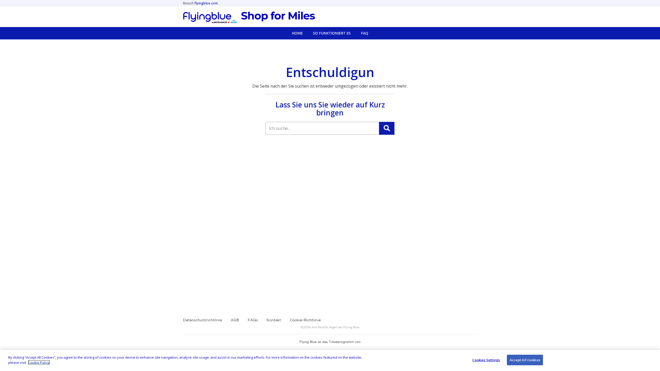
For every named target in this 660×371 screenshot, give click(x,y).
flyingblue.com (206, 3)
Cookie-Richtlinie (305, 320)
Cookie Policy (39, 362)
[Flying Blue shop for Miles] (249, 17)
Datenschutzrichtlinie (202, 320)
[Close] (651, 359)
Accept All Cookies (525, 360)
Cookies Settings (486, 360)
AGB (235, 320)
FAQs (253, 320)
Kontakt (274, 320)
